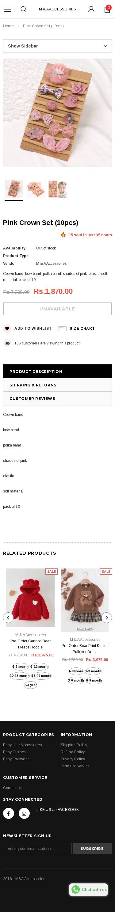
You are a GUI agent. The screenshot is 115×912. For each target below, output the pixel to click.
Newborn (76, 671)
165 (17, 343)
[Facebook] (8, 813)
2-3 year (30, 685)
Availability (14, 248)
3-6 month (76, 680)
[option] (57, 114)
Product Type (16, 256)
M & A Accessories (57, 9)
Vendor (9, 263)
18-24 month (41, 676)
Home (8, 26)
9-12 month (39, 666)
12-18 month (19, 676)
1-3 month (93, 671)
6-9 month (21, 666)
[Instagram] (24, 813)
